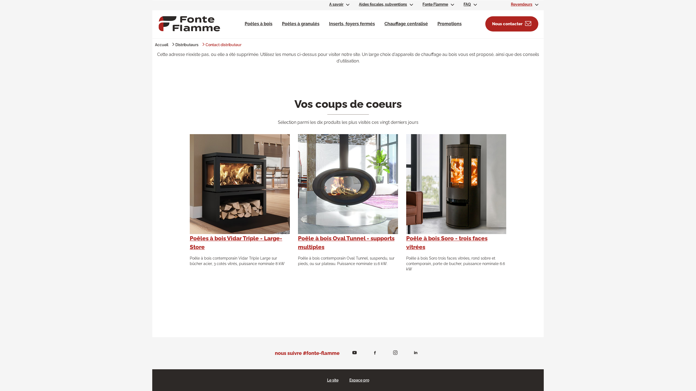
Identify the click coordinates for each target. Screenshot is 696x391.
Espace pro (359, 380)
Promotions (449, 23)
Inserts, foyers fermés (352, 23)
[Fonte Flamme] (189, 23)
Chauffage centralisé (406, 23)
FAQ (467, 4)
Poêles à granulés (300, 23)
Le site (332, 380)
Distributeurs (186, 45)
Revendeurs (521, 4)
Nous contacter (507, 23)
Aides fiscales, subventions (383, 4)
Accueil (161, 45)
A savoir (336, 4)
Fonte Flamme (435, 4)
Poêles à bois (258, 23)
